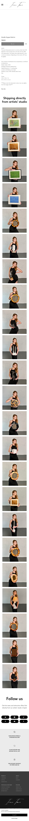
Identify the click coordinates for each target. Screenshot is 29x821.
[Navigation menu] (2, 4)
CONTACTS (18, 779)
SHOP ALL (3, 779)
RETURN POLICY (4, 790)
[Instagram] (14, 717)
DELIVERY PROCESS (4, 788)
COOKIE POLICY (19, 790)
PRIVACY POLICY (19, 788)
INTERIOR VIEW (4, 781)
